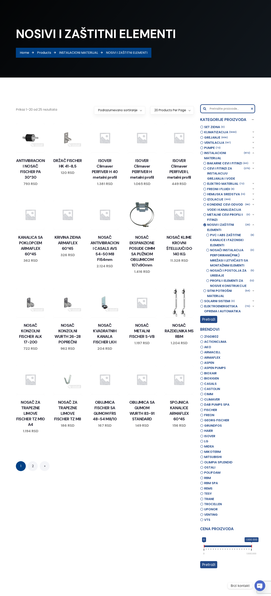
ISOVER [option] (209, 436)
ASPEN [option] (209, 362)
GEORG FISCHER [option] (216, 420)
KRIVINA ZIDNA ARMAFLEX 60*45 (68, 243)
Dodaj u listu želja (27, 152)
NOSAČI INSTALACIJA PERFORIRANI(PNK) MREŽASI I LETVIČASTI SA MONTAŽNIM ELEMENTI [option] (231, 258)
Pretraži (208, 319)
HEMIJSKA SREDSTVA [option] (225, 194)
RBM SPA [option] (211, 483)
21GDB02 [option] (211, 336)
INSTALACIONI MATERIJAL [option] (226, 155)
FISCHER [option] (210, 410)
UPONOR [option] (211, 509)
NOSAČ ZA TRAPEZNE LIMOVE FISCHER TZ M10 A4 (30, 413)
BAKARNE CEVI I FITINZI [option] (227, 163)
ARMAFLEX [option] (212, 357)
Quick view (34, 152)
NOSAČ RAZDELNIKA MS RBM (179, 331)
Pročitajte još (42, 152)
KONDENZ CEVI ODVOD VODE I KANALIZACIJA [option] (228, 207)
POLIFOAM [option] (212, 472)
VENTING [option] (211, 514)
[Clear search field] (252, 108)
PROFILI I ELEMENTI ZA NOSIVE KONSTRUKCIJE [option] (231, 283)
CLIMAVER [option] (212, 399)
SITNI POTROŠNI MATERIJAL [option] (228, 293)
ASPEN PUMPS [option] (215, 368)
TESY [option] (208, 493)
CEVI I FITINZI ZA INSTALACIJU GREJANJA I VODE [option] (228, 173)
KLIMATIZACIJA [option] (219, 132)
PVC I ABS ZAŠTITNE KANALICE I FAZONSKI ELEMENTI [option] (231, 240)
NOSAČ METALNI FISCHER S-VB (142, 331)
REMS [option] (208, 488)
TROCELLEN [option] (213, 504)
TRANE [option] (209, 499)
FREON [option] (209, 415)
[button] (227, 119)
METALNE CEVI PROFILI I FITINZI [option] (228, 217)
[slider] (204, 547)
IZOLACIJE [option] (218, 199)
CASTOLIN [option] (212, 389)
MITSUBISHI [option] (213, 457)
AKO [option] (207, 347)
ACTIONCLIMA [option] (215, 341)
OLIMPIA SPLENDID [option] (218, 462)
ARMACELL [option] (212, 352)
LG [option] (206, 441)
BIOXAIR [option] (210, 373)
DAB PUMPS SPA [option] (216, 404)
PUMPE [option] (211, 148)
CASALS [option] (210, 383)
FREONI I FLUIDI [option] (220, 189)
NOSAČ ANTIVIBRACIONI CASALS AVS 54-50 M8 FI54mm (104, 248)
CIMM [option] (208, 394)
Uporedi (19, 152)
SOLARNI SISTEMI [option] (219, 301)
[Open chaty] (260, 585)
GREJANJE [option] (215, 137)
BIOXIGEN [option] (211, 378)
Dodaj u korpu (116, 152)
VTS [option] (207, 519)
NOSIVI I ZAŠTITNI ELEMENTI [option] (228, 227)
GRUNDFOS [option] (213, 425)
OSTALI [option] (209, 467)
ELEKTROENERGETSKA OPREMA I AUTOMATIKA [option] (226, 309)
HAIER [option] (208, 430)
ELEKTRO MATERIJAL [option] (225, 183)
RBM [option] (207, 478)
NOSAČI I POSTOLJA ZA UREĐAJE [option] (231, 273)
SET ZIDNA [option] (214, 127)
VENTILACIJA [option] (217, 142)
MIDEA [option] (209, 446)
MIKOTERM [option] (212, 451)
